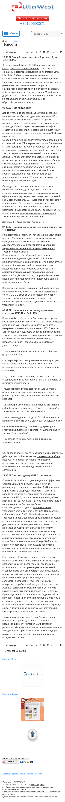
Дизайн (5, 41)
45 (61, 52)
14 (31, 52)
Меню (14, 33)
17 (44, 52)
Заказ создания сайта (32, 18)
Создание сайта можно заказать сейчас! (22, 774)
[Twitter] (25, 762)
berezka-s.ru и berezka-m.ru (24, 68)
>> (52, 52)
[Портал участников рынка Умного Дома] (32, 674)
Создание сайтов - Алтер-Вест (28, 222)
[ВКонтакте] (21, 762)
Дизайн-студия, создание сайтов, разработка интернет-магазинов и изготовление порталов (28, 787)
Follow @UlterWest (20, 759)
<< (27, 52)
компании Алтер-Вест (48, 456)
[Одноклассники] (28, 762)
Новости (9, 44)
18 (48, 52)
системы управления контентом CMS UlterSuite (28, 321)
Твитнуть (6, 759)
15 (35, 52)
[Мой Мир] (31, 762)
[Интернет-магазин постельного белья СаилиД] (32, 709)
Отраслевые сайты (15, 650)
